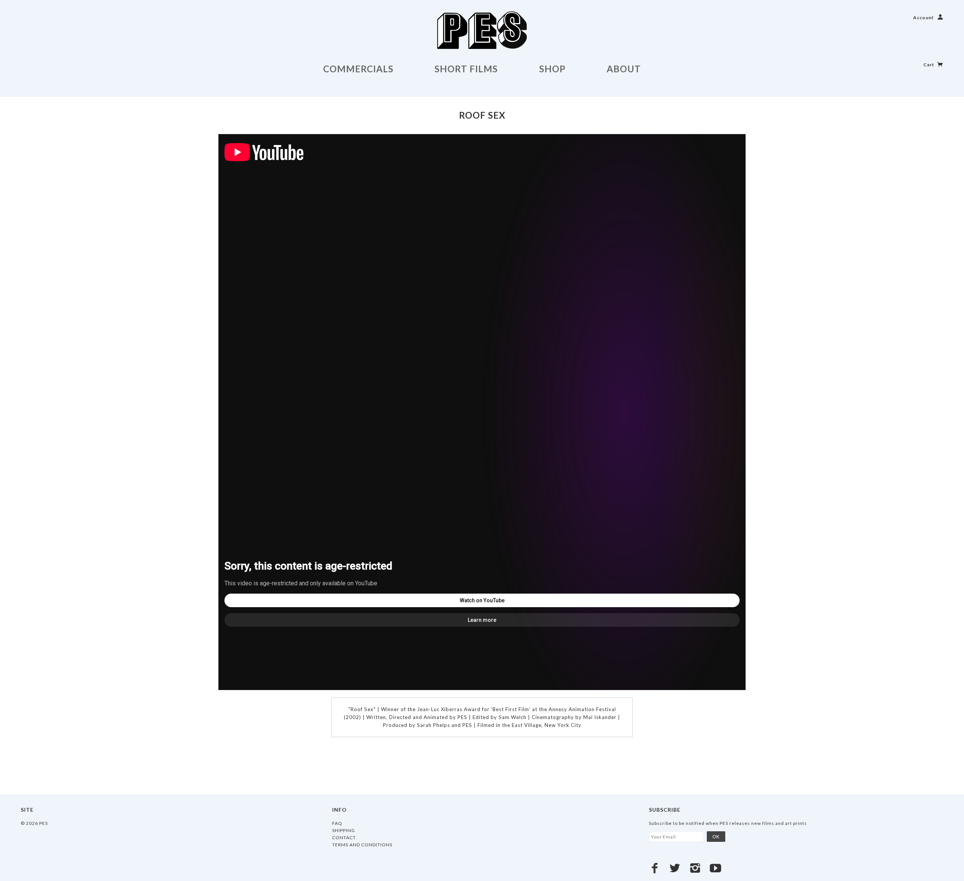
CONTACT (344, 837)
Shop (552, 68)
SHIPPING (343, 830)
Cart (929, 64)
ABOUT (624, 68)
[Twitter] (675, 868)
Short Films (466, 68)
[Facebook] (654, 868)
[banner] (482, 30)
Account (923, 17)
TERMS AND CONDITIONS (362, 844)
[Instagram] (695, 868)
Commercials (358, 68)
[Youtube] (715, 868)
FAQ (337, 823)
